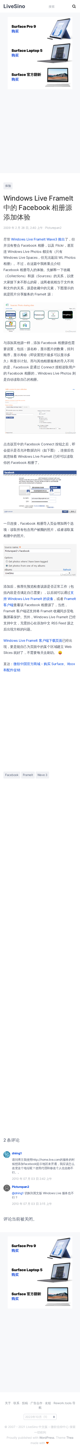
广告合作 (36, 1403)
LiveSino (14, 6)
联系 (16, 1403)
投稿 (25, 1403)
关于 (8, 1403)
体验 (8, 185)
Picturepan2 (20, 1186)
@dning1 (18, 1193)
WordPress (46, 1437)
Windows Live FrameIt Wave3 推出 (38, 239)
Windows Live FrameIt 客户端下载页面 (32, 640)
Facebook (12, 775)
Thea (69, 1437)
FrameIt (28, 775)
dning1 (17, 1153)
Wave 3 (42, 775)
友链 (48, 1403)
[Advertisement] (40, 129)
